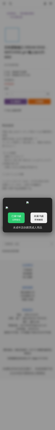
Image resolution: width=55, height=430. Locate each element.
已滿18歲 (16, 217)
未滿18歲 (39, 217)
